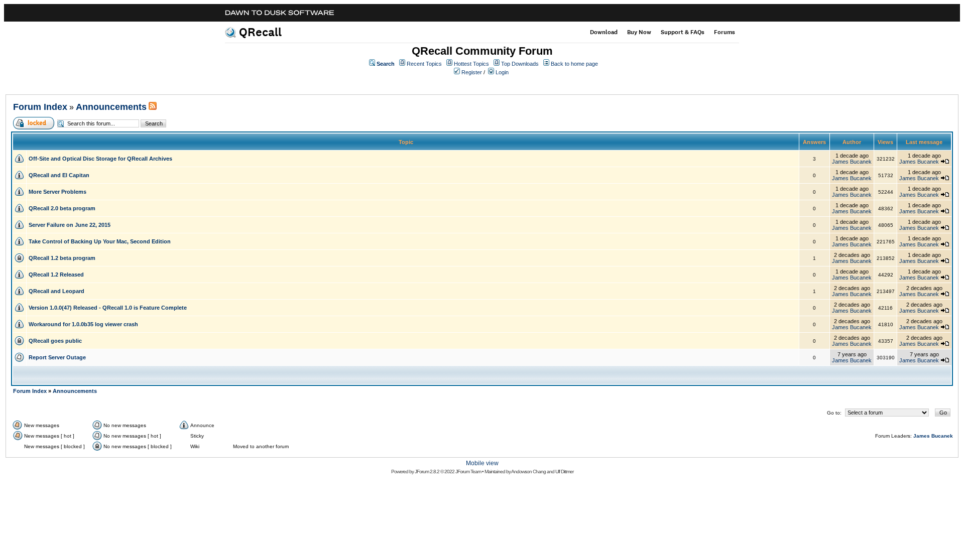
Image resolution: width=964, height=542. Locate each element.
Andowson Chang (528, 471)
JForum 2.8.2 (427, 471)
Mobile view (482, 463)
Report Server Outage (57, 357)
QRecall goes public (55, 341)
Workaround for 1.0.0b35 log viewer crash (83, 324)
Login (502, 72)
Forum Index (40, 107)
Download (604, 32)
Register (471, 72)
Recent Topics (424, 64)
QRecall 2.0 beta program (62, 208)
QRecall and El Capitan (59, 175)
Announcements (111, 107)
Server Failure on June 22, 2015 (69, 225)
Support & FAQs (682, 32)
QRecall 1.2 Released (56, 275)
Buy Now (639, 32)
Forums (724, 32)
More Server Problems (57, 192)
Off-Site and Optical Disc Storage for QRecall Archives (100, 159)
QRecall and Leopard (56, 291)
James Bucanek (852, 162)
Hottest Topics (471, 64)
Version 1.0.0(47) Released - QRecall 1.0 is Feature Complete (108, 308)
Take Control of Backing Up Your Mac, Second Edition (100, 241)
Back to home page (574, 64)
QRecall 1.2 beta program (62, 258)
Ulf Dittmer (564, 471)
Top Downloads (520, 64)
